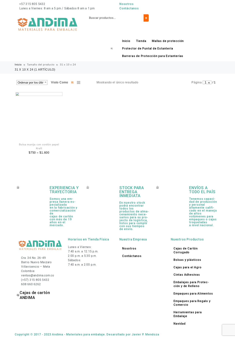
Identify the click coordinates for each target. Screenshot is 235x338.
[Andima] (48, 24)
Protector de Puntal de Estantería (147, 48)
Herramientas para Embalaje (187, 314)
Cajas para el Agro (187, 267)
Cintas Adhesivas (186, 274)
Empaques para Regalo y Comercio (192, 303)
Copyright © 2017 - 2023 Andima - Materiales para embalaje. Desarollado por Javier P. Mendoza (87, 334)
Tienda (141, 41)
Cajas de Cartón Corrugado (185, 250)
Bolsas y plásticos (187, 260)
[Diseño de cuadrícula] (72, 82)
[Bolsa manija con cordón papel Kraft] (39, 115)
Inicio (126, 41)
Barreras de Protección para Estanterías (152, 56)
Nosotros (126, 4)
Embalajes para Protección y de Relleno (191, 284)
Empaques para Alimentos (193, 293)
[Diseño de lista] (77, 82)
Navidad (179, 323)
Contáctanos (129, 8)
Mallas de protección (168, 41)
